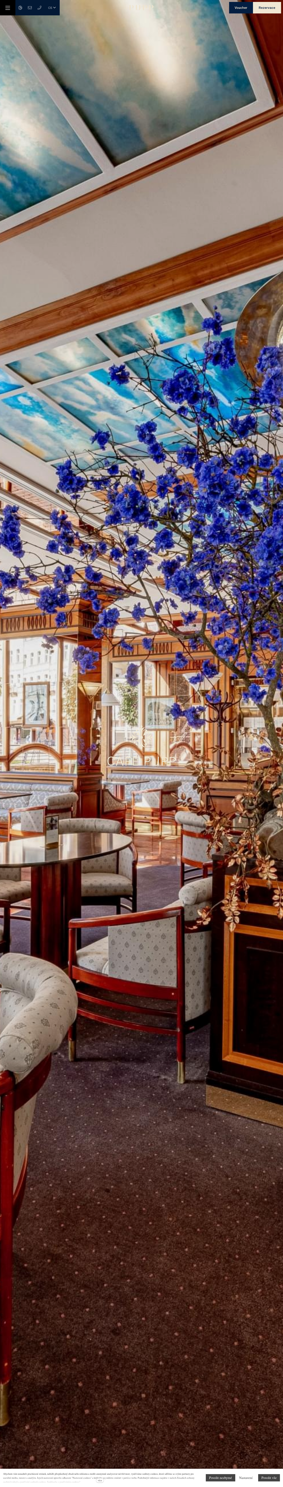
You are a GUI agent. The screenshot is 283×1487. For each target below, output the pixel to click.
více (100, 1480)
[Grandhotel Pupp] (141, 7)
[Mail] (30, 7)
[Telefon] (39, 7)
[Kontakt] (20, 7)
